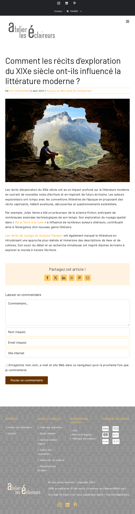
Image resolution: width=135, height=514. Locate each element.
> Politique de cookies (82, 438)
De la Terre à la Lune (29, 222)
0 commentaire (83, 90)
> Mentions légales (81, 434)
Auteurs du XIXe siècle (59, 90)
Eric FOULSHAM (19, 90)
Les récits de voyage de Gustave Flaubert (34, 235)
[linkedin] (67, 505)
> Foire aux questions (50, 427)
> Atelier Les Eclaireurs (18, 427)
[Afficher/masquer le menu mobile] (128, 21)
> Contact (11, 433)
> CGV (73, 430)
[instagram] (60, 505)
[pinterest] (75, 505)
